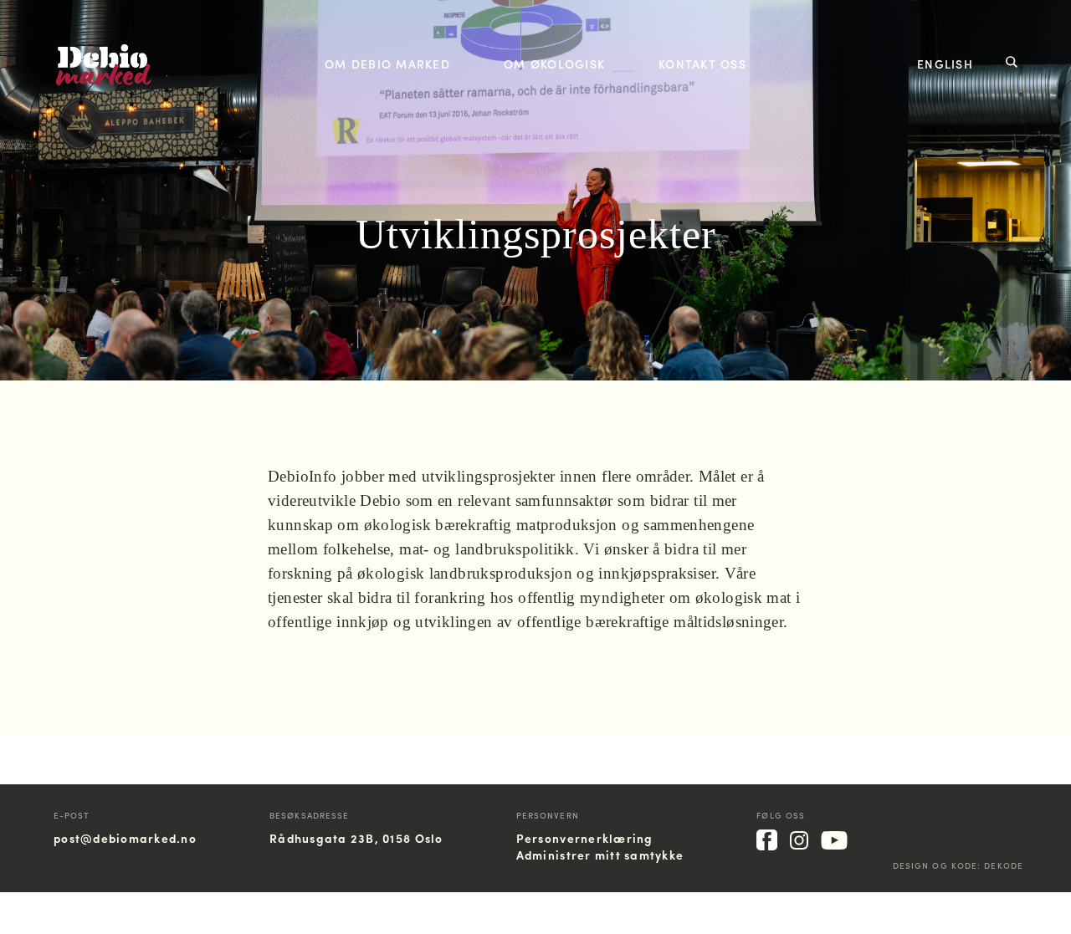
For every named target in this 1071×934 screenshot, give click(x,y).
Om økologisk (554, 63)
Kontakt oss (702, 63)
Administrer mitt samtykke (600, 854)
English (945, 63)
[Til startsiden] (104, 81)
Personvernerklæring (584, 837)
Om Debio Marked (387, 63)
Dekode (1003, 865)
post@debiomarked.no (125, 837)
